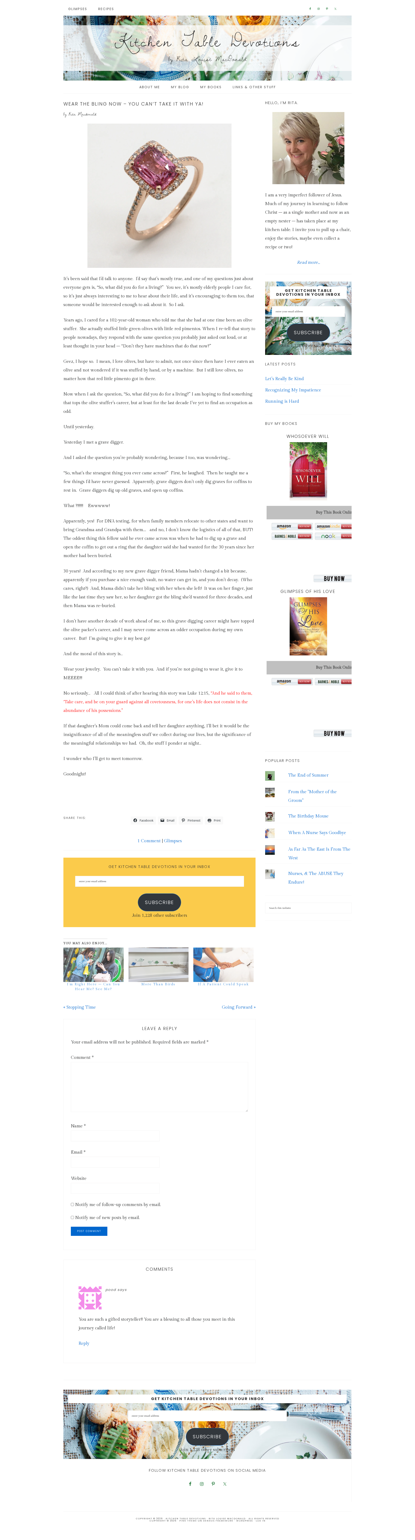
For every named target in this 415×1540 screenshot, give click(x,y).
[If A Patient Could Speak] (223, 965)
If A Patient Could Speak (223, 984)
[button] (159, 196)
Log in (261, 1520)
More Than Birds (158, 984)
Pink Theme (188, 1520)
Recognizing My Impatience (293, 390)
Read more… (308, 262)
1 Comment (149, 840)
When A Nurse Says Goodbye (317, 832)
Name (78, 1126)
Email (78, 1152)
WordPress (244, 1520)
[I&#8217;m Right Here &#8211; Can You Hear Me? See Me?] (93, 965)
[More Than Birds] (158, 965)
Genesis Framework (218, 1520)
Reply (84, 1343)
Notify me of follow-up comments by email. (118, 1204)
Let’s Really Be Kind (284, 378)
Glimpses (173, 840)
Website (78, 1178)
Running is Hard (282, 401)
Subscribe (159, 902)
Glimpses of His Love (308, 591)
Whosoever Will (308, 436)
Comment (82, 1057)
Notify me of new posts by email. (107, 1217)
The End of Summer (308, 775)
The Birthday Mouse (308, 816)
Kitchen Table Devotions (207, 40)
